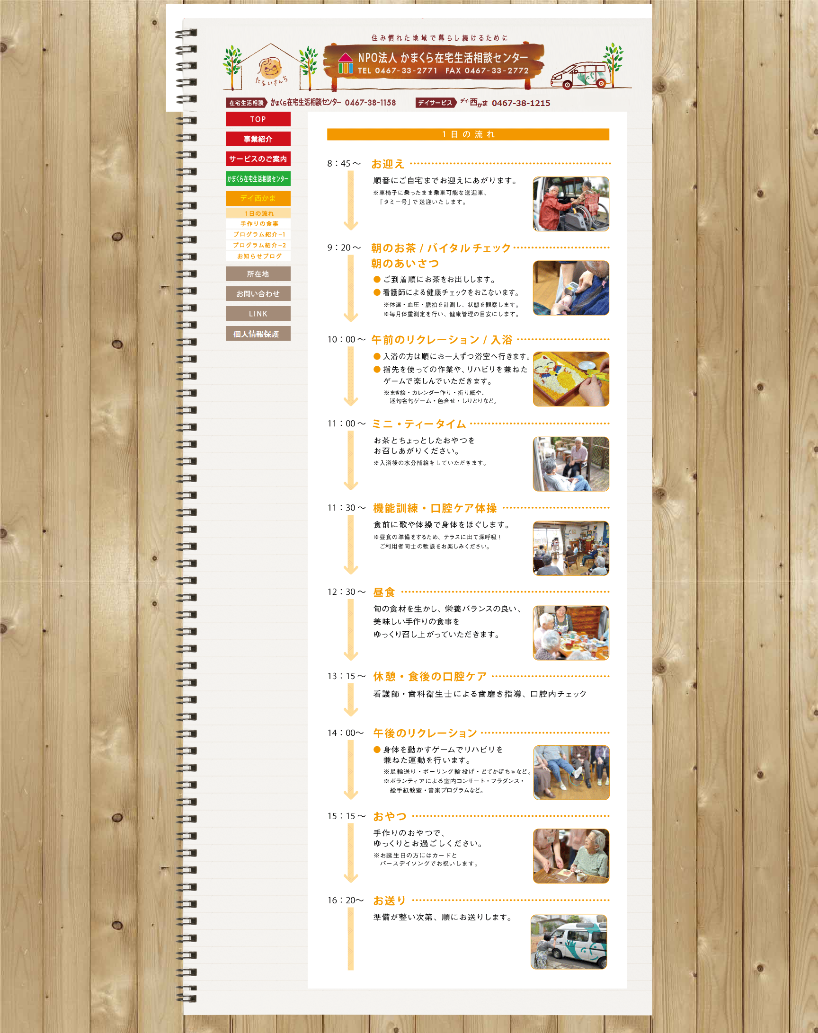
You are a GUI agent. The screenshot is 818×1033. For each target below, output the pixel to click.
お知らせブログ (258, 256)
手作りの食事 (258, 224)
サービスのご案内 (258, 158)
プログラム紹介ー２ (258, 245)
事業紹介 (258, 139)
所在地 (258, 273)
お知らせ (258, 293)
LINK (258, 313)
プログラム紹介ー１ (258, 234)
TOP (258, 119)
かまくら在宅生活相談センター (258, 178)
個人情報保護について (258, 333)
